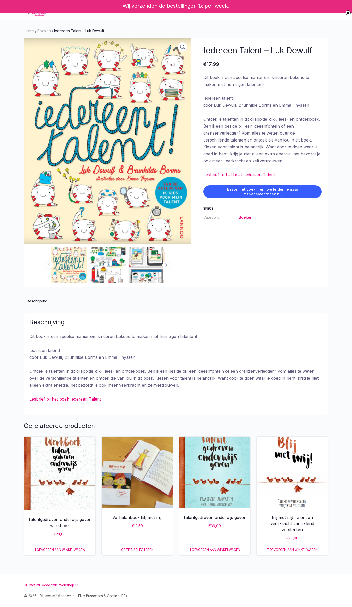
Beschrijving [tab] (37, 301)
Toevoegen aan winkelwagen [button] (59, 550)
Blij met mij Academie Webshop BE (51, 585)
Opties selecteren (137, 550)
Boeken (44, 31)
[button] (182, 47)
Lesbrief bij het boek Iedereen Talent (239, 174)
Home (29, 31)
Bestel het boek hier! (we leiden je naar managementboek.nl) (262, 191)
